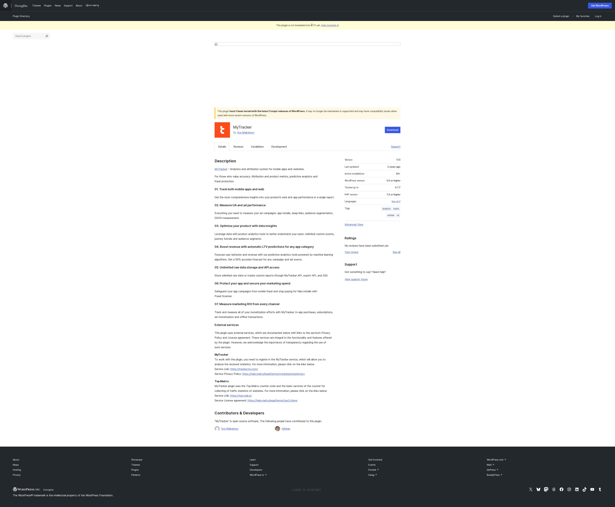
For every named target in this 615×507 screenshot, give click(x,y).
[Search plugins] (47, 36)
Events (372, 464)
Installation (257, 146)
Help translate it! (330, 25)
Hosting (17, 469)
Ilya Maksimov (245, 132)
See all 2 (396, 201)
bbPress (492, 469)
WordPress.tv (258, 475)
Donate (373, 469)
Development (279, 146)
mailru (396, 209)
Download (392, 130)
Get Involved (375, 459)
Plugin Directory (21, 16)
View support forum (356, 279)
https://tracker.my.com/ (244, 369)
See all (396, 252)
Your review (351, 252)
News (16, 464)
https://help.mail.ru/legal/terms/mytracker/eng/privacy (273, 373)
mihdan (286, 428)
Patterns (135, 475)
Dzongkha (48, 489)
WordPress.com (496, 459)
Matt (490, 464)
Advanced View (354, 224)
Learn (253, 459)
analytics (386, 209)
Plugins (135, 469)
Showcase (136, 459)
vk (398, 215)
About (16, 459)
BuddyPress (494, 475)
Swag (372, 475)
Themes (135, 464)
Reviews (238, 146)
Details (222, 146)
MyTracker (221, 169)
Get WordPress (600, 5)
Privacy (17, 475)
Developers (256, 469)
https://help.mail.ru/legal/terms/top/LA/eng (272, 400)
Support (395, 146)
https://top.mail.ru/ (241, 395)
